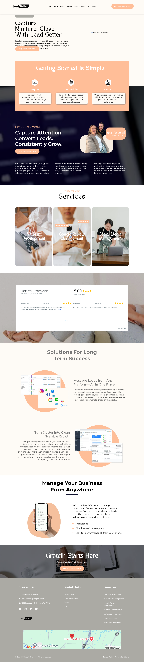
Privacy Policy (69, 594)
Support (67, 602)
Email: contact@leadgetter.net (32, 599)
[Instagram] (25, 609)
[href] (72, 639)
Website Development (34, 236)
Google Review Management (72, 236)
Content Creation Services (113, 610)
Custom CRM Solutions (112, 623)
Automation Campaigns (113, 614)
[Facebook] (20, 609)
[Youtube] (36, 609)
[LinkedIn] (31, 609)
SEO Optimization (110, 618)
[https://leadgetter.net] (38, 619)
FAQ (65, 606)
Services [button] (52, 6)
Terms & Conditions (71, 598)
